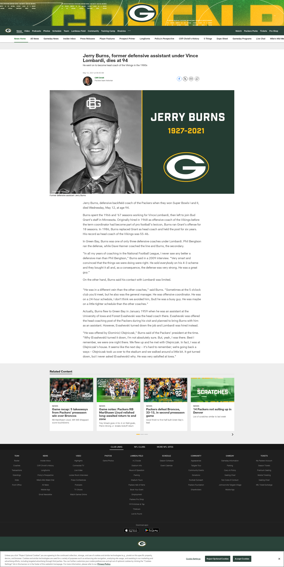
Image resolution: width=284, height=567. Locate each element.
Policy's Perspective (45, 475)
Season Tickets (264, 465)
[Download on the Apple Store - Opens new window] (131, 530)
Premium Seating (264, 470)
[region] (142, 559)
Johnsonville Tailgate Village (230, 485)
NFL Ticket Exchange (264, 485)
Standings (17, 475)
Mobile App (45, 489)
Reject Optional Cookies (218, 559)
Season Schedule (167, 461)
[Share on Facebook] (179, 80)
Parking (137, 475)
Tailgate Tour (196, 465)
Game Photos (108, 461)
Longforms (45, 470)
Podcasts (78, 485)
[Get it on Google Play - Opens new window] (151, 531)
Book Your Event (136, 489)
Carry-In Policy (230, 470)
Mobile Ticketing (264, 475)
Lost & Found (136, 514)
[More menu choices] (129, 31)
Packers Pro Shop (137, 499)
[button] (138, 434)
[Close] (279, 558)
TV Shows (78, 489)
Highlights (78, 461)
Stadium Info (136, 465)
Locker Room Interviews (78, 475)
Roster (16, 461)
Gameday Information (230, 461)
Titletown (136, 509)
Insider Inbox (45, 461)
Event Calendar (167, 465)
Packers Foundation (196, 485)
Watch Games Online (78, 494)
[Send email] (191, 80)
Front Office (16, 485)
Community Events (196, 470)
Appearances (196, 461)
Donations (196, 475)
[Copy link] (197, 78)
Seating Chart (230, 475)
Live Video (78, 470)
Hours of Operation (136, 470)
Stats (17, 480)
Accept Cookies (242, 559)
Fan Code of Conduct (229, 480)
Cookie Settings (193, 559)
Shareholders (196, 489)
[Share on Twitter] (185, 80)
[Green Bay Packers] (142, 544)
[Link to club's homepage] (8, 30)
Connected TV (78, 465)
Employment (137, 494)
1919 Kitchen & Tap (137, 504)
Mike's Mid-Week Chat (45, 480)
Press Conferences (78, 480)
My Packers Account (264, 461)
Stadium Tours (137, 480)
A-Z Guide (137, 461)
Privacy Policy (103, 564)
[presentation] (233, 434)
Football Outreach (196, 480)
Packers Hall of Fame (137, 485)
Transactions (17, 470)
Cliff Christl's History (45, 465)
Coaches (16, 465)
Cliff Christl (99, 78)
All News (45, 485)
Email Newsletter (45, 494)
